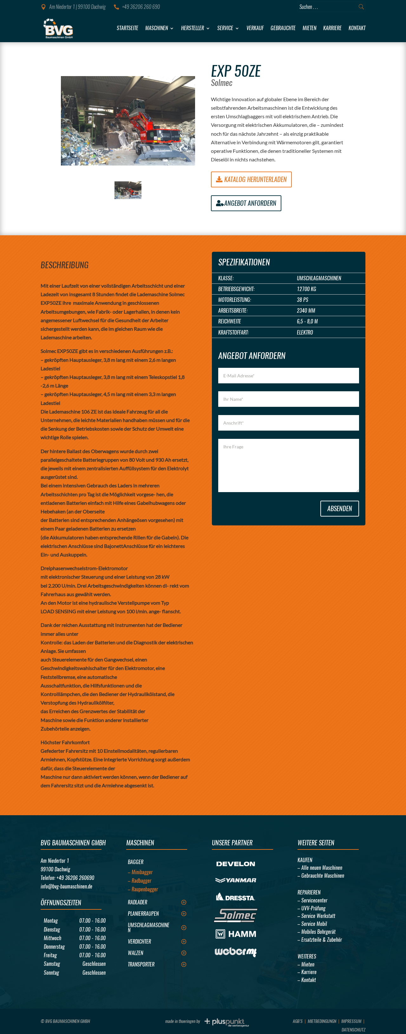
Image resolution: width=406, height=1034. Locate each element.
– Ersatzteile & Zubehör (320, 939)
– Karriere (307, 972)
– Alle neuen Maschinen (320, 867)
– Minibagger (140, 872)
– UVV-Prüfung (311, 908)
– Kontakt (307, 980)
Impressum (351, 1021)
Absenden (339, 508)
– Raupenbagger (143, 889)
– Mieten (306, 964)
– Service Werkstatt (316, 916)
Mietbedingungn (322, 1021)
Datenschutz (353, 1030)
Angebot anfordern (250, 203)
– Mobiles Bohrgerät (317, 931)
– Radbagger (139, 880)
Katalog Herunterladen (255, 179)
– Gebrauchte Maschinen (321, 875)
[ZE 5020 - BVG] (128, 121)
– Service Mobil (312, 923)
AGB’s (298, 1021)
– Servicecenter (312, 900)
